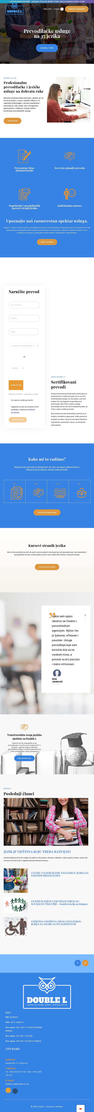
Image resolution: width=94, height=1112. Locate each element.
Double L (41, 1106)
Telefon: (11, 1068)
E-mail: (10, 1080)
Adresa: (10, 1059)
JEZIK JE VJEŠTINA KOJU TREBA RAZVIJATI (37, 851)
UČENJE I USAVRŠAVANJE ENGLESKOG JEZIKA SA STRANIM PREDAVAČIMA (59, 874)
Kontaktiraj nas (24, 758)
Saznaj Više (47, 48)
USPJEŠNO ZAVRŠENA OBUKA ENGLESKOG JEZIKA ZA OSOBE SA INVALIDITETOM (56, 922)
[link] (8, 1090)
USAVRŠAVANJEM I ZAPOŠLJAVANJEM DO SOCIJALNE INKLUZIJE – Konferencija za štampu (59, 902)
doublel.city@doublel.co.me (17, 1084)
